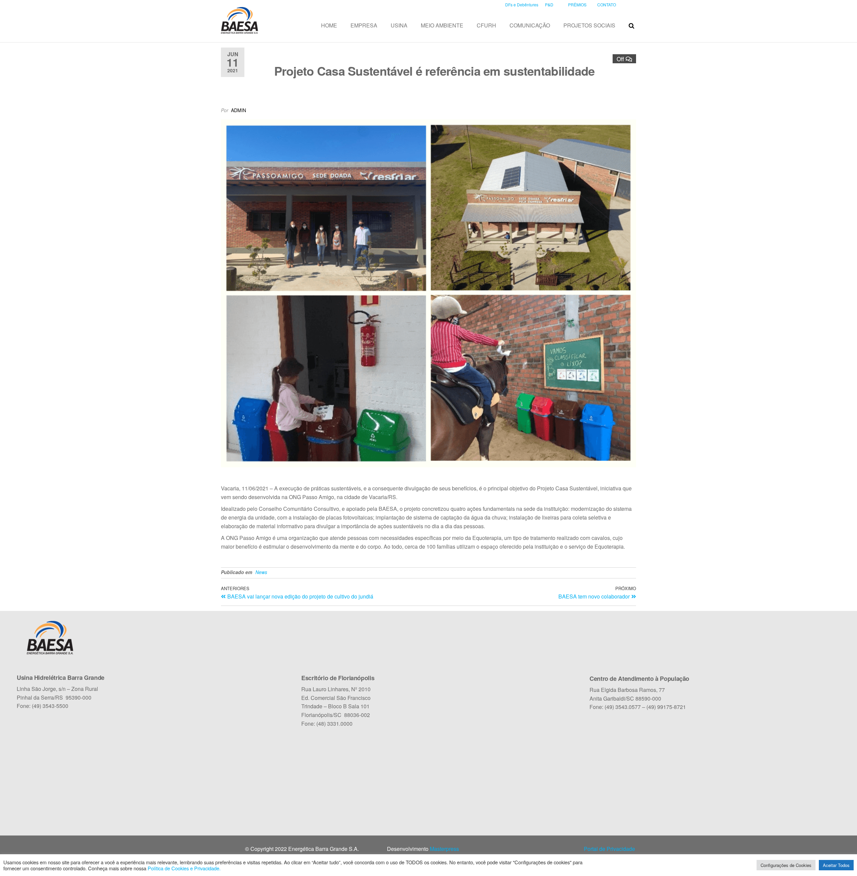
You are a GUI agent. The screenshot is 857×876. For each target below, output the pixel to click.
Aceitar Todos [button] (836, 865)
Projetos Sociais (589, 25)
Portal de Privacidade (609, 849)
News (261, 572)
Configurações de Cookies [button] (786, 865)
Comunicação (530, 25)
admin (238, 110)
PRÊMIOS (577, 4)
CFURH (486, 25)
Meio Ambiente (442, 25)
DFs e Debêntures (521, 4)
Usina (399, 25)
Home (329, 25)
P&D (549, 4)
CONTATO (606, 4)
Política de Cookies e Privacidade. (184, 868)
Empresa (363, 25)
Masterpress (444, 849)
